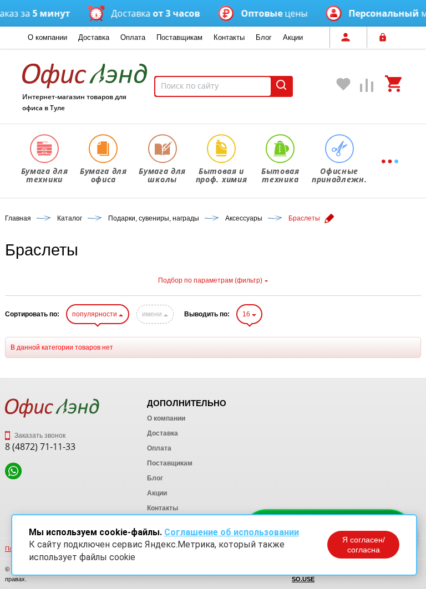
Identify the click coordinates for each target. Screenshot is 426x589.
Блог (264, 37)
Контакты (229, 37)
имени (153, 314)
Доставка (93, 37)
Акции (293, 37)
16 (247, 314)
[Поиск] (281, 86)
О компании (47, 37)
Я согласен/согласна (363, 544)
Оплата (132, 37)
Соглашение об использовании (231, 532)
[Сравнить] (367, 88)
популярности (95, 314)
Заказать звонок (39, 435)
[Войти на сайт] (385, 37)
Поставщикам (179, 37)
